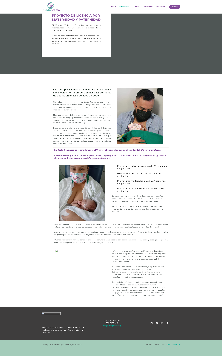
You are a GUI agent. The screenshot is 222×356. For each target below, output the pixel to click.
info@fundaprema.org (112, 326)
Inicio (113, 7)
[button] (174, 7)
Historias (148, 7)
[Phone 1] (167, 323)
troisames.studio (173, 345)
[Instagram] (157, 323)
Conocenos (124, 7)
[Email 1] (162, 323)
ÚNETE (136, 7)
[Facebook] (151, 323)
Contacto (160, 7)
